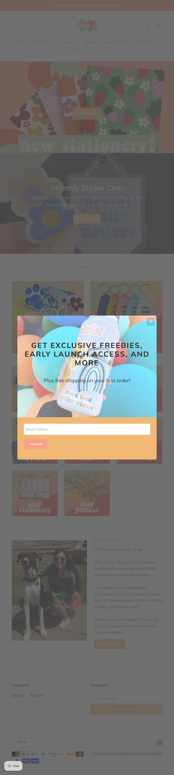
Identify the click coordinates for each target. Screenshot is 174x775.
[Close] (150, 321)
